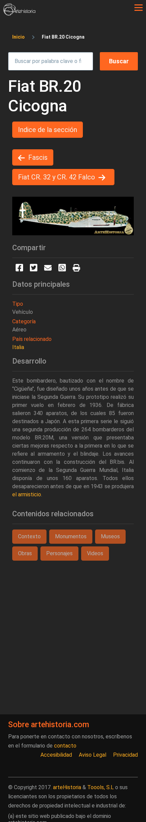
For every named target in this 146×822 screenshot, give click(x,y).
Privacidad (125, 755)
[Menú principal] (138, 8)
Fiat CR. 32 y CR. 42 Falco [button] (56, 177)
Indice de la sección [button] (47, 130)
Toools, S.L (100, 787)
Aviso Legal (92, 755)
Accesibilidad (56, 755)
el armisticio (26, 494)
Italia (18, 347)
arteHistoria (67, 787)
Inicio (18, 37)
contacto (65, 745)
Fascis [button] (38, 157)
